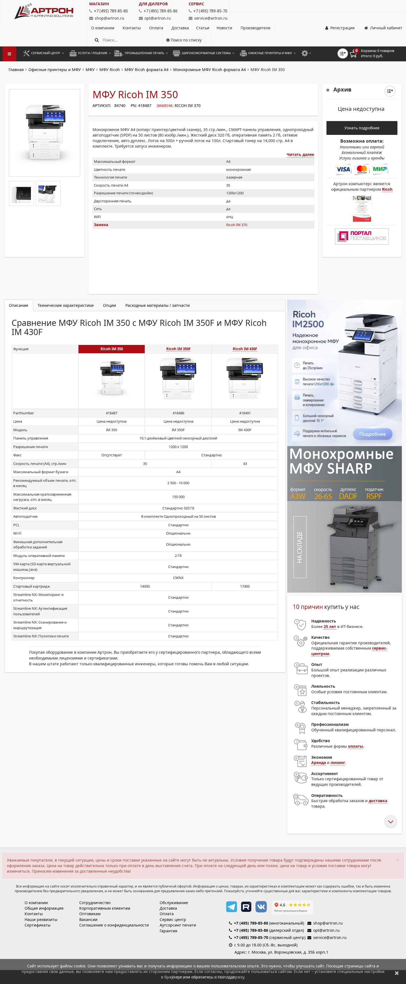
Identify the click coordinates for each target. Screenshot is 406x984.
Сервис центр (173, 919)
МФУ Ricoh (109, 69)
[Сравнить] (390, 91)
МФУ (90, 69)
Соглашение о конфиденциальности (114, 925)
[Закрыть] (397, 973)
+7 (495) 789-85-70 (251, 937)
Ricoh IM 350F (178, 348)
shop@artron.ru (109, 18)
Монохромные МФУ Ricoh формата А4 (209, 69)
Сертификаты (38, 925)
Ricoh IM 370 (188, 105)
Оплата (156, 27)
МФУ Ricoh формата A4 (146, 69)
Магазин (99, 3)
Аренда (318, 762)
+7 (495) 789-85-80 (251, 923)
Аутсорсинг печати (178, 925)
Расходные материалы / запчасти (157, 305)
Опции (109, 305)
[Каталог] (43, 11)
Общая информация (44, 908)
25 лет (330, 626)
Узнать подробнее (361, 127)
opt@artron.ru (157, 18)
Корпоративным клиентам (104, 908)
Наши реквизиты (41, 919)
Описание (18, 305)
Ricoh (387, 189)
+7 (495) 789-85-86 (251, 930)
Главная (16, 69)
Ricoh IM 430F (245, 348)
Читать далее (300, 154)
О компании (103, 27)
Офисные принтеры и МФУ (54, 69)
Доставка (180, 27)
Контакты (132, 27)
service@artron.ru (211, 18)
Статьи (202, 27)
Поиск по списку (186, 40)
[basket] (376, 53)
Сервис (196, 3)
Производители (255, 27)
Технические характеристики (66, 305)
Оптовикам (90, 913)
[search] (97, 39)
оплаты (355, 746)
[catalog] (9, 53)
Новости (224, 27)
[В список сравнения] (343, 53)
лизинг (338, 762)
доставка (378, 800)
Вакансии (88, 919)
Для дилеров (153, 3)
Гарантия (168, 930)
